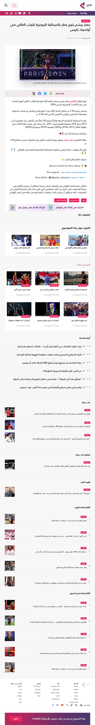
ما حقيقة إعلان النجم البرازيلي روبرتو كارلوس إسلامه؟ (67, 638)
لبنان (20, 702)
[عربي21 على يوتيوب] (19, 13)
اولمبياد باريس (60, 200)
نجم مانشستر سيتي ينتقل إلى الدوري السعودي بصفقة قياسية (63, 653)
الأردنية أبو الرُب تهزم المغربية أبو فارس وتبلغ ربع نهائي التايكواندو (19, 248)
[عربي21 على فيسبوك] (29, 13)
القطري (73, 101)
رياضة (83, 13)
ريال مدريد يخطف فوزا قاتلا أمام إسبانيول (71, 567)
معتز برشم (69, 140)
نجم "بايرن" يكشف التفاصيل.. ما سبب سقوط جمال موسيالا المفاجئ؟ (60, 536)
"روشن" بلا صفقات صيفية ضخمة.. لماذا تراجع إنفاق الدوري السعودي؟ (19, 321)
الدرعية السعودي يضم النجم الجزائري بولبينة (76, 290)
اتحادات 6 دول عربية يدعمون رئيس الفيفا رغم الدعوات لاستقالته (48, 321)
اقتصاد (76, 692)
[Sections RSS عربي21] (81, 705)
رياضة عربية (59, 13)
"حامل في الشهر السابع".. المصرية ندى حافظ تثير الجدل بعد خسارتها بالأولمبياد (61, 439)
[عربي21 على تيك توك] (11, 13)
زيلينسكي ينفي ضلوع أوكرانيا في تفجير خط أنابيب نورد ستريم (51, 387)
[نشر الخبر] (34, 93)
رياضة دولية (72, 13)
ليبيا (20, 689)
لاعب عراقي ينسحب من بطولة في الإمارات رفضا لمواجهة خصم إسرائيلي (49, 290)
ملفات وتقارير (74, 702)
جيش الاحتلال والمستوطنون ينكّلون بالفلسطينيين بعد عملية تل (67, 466)
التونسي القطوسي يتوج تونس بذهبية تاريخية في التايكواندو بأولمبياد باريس (62, 414)
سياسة (87, 462)
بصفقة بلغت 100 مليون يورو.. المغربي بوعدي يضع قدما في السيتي (61, 552)
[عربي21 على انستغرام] (16, 13)
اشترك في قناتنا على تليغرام (69, 207)
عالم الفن (38, 689)
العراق (20, 686)
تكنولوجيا (38, 692)
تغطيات (75, 689)
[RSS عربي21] (7, 13)
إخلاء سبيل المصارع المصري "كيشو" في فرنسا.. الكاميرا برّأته (48, 248)
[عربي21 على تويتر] (24, 13)
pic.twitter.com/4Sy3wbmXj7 (74, 172)
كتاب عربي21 (55, 686)
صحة (39, 696)
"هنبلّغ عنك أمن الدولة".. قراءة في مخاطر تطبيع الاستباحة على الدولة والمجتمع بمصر (47, 379)
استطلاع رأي (55, 699)
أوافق (16, 719)
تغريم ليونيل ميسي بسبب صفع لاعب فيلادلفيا (69, 520)
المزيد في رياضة (83, 264)
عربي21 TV (37, 686)
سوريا (20, 692)
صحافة (76, 699)
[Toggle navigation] (14, 5)
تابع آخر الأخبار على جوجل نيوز (31, 207)
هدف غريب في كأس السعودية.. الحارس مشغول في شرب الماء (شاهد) (19, 290)
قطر (83, 200)
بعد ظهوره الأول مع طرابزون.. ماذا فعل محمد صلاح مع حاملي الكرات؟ (77, 321)
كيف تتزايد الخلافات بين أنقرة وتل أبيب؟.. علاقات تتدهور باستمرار (50, 346)
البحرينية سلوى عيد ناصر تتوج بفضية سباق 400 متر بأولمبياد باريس (66, 426)
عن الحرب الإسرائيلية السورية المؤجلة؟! (62, 371)
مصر (20, 699)
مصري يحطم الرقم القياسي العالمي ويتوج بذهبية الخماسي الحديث (76, 248)
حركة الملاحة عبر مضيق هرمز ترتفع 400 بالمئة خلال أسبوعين (52, 363)
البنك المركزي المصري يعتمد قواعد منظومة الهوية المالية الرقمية (49, 355)
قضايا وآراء (56, 689)
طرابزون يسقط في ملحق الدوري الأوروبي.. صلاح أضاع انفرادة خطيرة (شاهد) (58, 622)
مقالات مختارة (55, 692)
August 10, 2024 (77, 177)
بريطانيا (19, 696)
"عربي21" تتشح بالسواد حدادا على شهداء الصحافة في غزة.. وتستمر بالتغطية (61, 493)
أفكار (58, 696)
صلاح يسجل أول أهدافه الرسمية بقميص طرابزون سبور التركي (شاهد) (60, 583)
